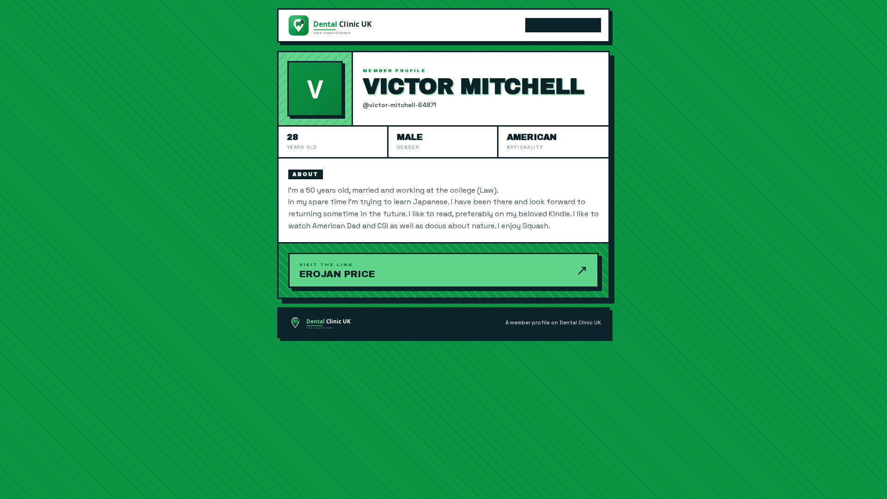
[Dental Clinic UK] (333, 25)
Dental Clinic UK (563, 25)
